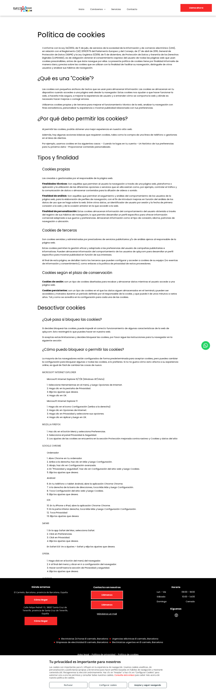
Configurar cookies (108, 685)
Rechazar (68, 685)
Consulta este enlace (124, 675)
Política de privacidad (103, 654)
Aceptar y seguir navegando (147, 685)
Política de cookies (128, 654)
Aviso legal (83, 654)
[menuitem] (81, 9)
